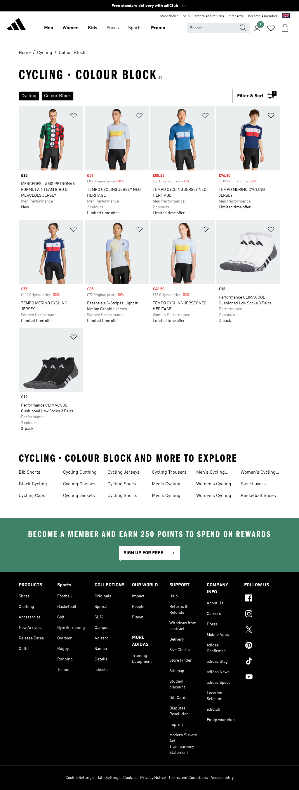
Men (48, 28)
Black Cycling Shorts (33, 485)
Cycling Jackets (79, 495)
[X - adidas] (262, 630)
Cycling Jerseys (123, 472)
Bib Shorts (29, 472)
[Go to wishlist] (271, 28)
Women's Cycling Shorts (258, 473)
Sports (135, 28)
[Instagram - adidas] (262, 614)
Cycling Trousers (169, 472)
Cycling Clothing (80, 472)
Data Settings (108, 778)
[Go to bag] (285, 28)
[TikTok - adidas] (262, 662)
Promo (158, 28)
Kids (92, 28)
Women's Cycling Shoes (213, 496)
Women (70, 28)
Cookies (130, 778)
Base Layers (253, 484)
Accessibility (222, 778)
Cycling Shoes (121, 484)
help (186, 16)
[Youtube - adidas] (262, 678)
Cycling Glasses (79, 484)
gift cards (236, 16)
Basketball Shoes (258, 495)
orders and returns (209, 16)
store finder (169, 16)
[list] (125, 96)
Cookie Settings (79, 778)
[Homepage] (16, 25)
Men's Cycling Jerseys (166, 485)
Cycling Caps (32, 495)
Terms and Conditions (188, 778)
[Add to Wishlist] (73, 116)
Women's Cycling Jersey (213, 485)
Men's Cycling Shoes (166, 496)
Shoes (113, 28)
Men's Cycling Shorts (210, 473)
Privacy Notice (153, 778)
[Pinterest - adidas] (262, 646)
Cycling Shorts (122, 495)
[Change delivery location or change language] (286, 16)
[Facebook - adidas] (262, 599)
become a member (262, 16)
